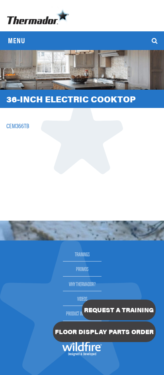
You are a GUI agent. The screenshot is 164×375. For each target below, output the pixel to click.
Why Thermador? (82, 284)
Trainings (82, 254)
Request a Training (119, 309)
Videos (82, 298)
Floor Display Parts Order (104, 331)
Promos (82, 269)
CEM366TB (17, 125)
